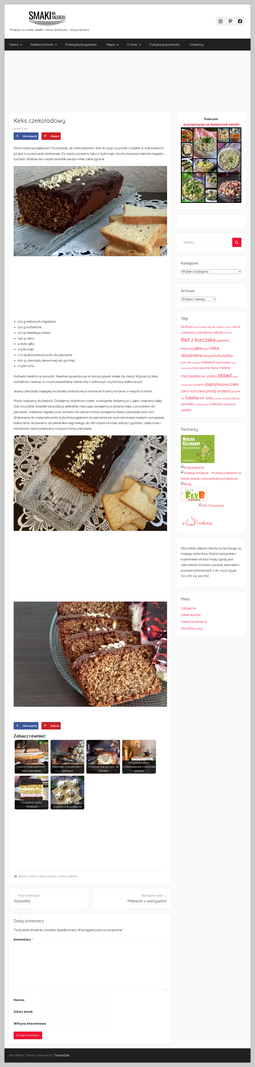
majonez (196, 363)
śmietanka (216, 404)
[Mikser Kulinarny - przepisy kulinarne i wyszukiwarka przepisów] (197, 462)
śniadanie (229, 404)
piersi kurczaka (193, 391)
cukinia (235, 327)
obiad (224, 375)
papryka (213, 384)
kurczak (186, 362)
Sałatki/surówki (41, 44)
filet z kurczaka (198, 340)
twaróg (235, 398)
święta (186, 410)
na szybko (209, 376)
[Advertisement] (116, 81)
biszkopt (187, 327)
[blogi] (186, 484)
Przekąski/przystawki (81, 44)
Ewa (24, 128)
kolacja (208, 356)
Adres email (23, 1011)
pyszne (235, 391)
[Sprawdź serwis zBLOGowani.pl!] (211, 505)
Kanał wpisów (191, 615)
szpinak (218, 398)
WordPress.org (192, 628)
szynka (226, 398)
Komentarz (23, 939)
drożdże (228, 333)
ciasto (227, 327)
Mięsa (110, 44)
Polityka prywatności (164, 44)
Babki (22, 876)
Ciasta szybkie (46, 876)
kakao (206, 348)
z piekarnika (201, 404)
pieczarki (231, 384)
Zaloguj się (188, 608)
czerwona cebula (209, 332)
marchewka (223, 362)
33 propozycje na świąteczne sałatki (211, 124)
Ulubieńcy (196, 44)
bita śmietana (200, 327)
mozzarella (190, 376)
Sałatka (192, 398)
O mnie (132, 44)
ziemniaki (187, 404)
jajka (198, 348)
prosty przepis (218, 391)
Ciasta (13, 44)
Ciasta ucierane (67, 876)
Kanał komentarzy (194, 622)
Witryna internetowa (30, 1023)
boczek (211, 327)
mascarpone (200, 368)
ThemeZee (61, 1055)
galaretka (222, 340)
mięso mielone (220, 368)
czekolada (188, 332)
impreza (187, 348)
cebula (220, 327)
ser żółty (206, 398)
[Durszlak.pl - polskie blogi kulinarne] (192, 467)
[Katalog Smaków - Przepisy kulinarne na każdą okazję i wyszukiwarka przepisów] (211, 478)
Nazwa (19, 1000)
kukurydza (223, 355)
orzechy (199, 384)
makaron (208, 362)
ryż (182, 398)
